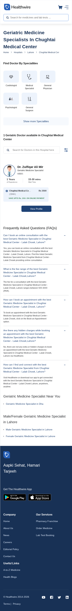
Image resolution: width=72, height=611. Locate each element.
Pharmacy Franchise (47, 521)
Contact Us (9, 556)
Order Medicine (44, 528)
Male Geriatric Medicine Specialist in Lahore (29, 429)
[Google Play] (14, 497)
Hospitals (18, 52)
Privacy (17, 603)
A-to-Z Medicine (11, 570)
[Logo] (6, 454)
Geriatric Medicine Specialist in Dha (24, 403)
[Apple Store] (39, 497)
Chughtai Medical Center (50, 52)
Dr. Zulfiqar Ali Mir (30, 167)
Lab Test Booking (45, 535)
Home (6, 52)
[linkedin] (67, 597)
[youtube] (43, 597)
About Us (8, 528)
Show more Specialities (36, 121)
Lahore (30, 52)
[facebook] (51, 597)
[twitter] (59, 597)
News (6, 535)
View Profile (36, 209)
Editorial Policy (11, 549)
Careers (7, 542)
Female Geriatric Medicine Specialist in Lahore (30, 436)
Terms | (7, 603)
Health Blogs (10, 577)
